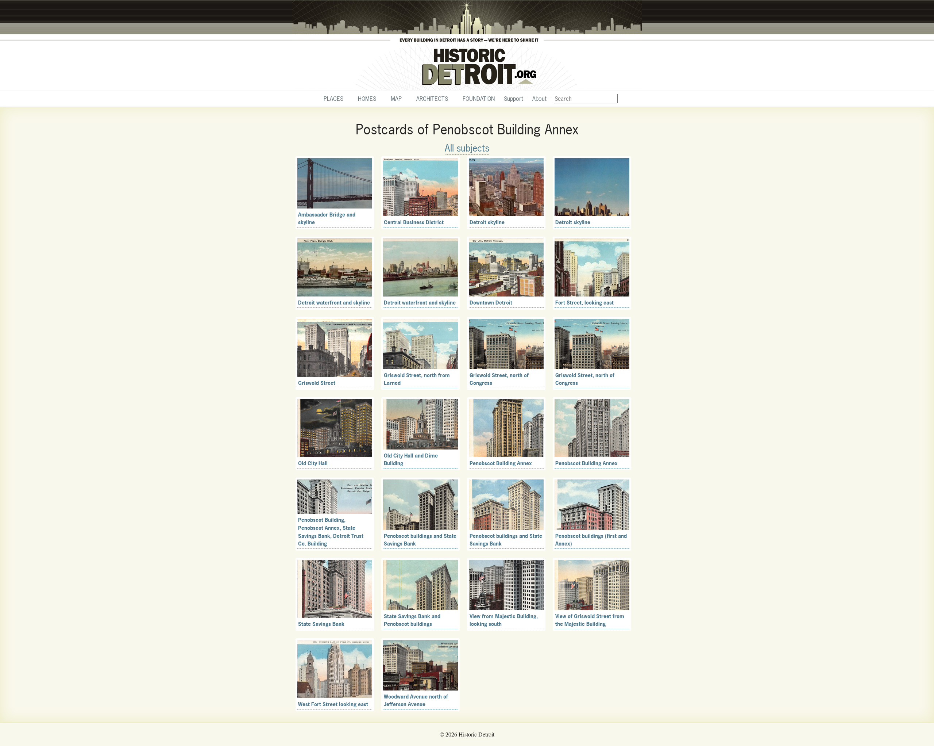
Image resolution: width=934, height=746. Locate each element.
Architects (432, 99)
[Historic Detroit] (467, 45)
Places (333, 99)
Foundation (479, 99)
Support (513, 99)
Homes (367, 99)
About (539, 99)
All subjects (467, 148)
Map (396, 99)
